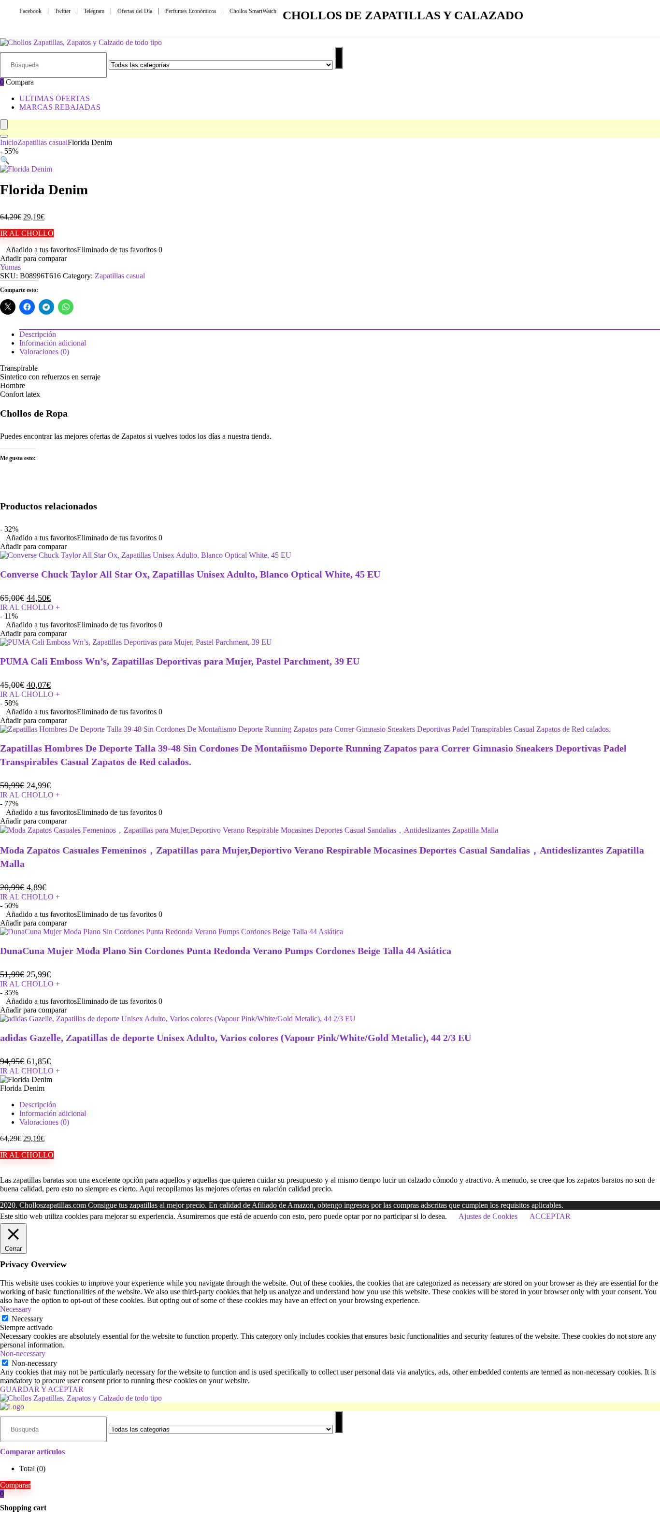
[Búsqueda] (339, 58)
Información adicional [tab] (52, 343)
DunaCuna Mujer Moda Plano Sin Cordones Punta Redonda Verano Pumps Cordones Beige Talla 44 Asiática (225, 950)
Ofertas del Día (134, 11)
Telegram (94, 11)
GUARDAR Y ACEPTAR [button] (42, 1389)
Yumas (10, 267)
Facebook (30, 11)
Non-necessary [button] (22, 1353)
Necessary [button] (15, 1309)
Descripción (37, 1104)
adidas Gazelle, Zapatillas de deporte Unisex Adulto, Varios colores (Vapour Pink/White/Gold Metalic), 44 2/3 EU (235, 1037)
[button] (5, 160)
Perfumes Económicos (190, 11)
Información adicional (52, 1113)
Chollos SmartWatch (253, 11)
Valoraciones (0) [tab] (44, 351)
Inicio (8, 142)
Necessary (27, 1319)
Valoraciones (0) (44, 1122)
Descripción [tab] (37, 334)
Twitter (63, 11)
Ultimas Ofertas (54, 98)
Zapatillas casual (42, 142)
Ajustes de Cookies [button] (488, 1216)
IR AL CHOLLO (27, 233)
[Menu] (4, 124)
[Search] (4, 136)
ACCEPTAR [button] (550, 1216)
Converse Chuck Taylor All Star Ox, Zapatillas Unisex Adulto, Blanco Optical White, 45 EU (190, 574)
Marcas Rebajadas (59, 107)
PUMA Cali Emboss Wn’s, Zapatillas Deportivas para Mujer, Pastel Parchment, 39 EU (179, 661)
